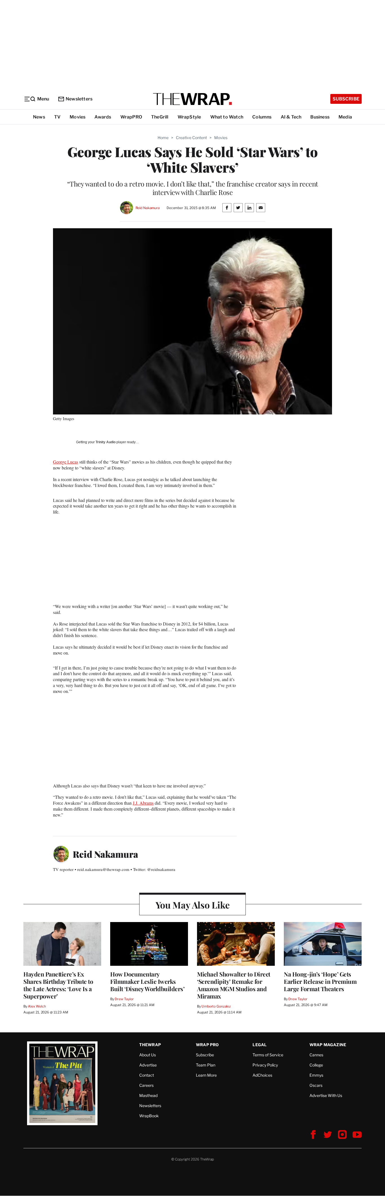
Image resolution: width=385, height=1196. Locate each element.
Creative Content (191, 137)
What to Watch (227, 117)
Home (163, 137)
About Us (147, 1054)
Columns (261, 117)
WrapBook (149, 1115)
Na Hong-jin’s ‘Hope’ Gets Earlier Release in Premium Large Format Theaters (320, 981)
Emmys (316, 1075)
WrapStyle (189, 117)
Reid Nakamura (148, 208)
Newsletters (79, 99)
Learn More (206, 1075)
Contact (146, 1075)
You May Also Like (193, 905)
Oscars (315, 1085)
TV (57, 117)
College (316, 1065)
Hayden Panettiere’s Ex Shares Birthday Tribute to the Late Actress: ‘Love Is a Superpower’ (58, 985)
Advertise (148, 1065)
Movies (77, 117)
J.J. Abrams (143, 803)
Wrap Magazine (327, 1044)
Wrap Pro (207, 1044)
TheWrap (150, 1044)
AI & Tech (291, 117)
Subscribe (346, 99)
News (39, 117)
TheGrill (160, 117)
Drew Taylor (124, 999)
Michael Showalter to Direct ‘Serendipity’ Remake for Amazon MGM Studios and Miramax (233, 985)
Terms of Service (268, 1054)
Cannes (316, 1054)
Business (319, 117)
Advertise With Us (325, 1095)
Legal (260, 1044)
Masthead (148, 1095)
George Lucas (65, 462)
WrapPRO (131, 117)
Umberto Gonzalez (216, 1006)
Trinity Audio (106, 442)
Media (345, 117)
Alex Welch (37, 1006)
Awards (102, 117)
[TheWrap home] (192, 99)
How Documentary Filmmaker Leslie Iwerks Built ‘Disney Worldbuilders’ (147, 981)
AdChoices (262, 1075)
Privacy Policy (265, 1065)
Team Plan (205, 1065)
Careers (146, 1085)
